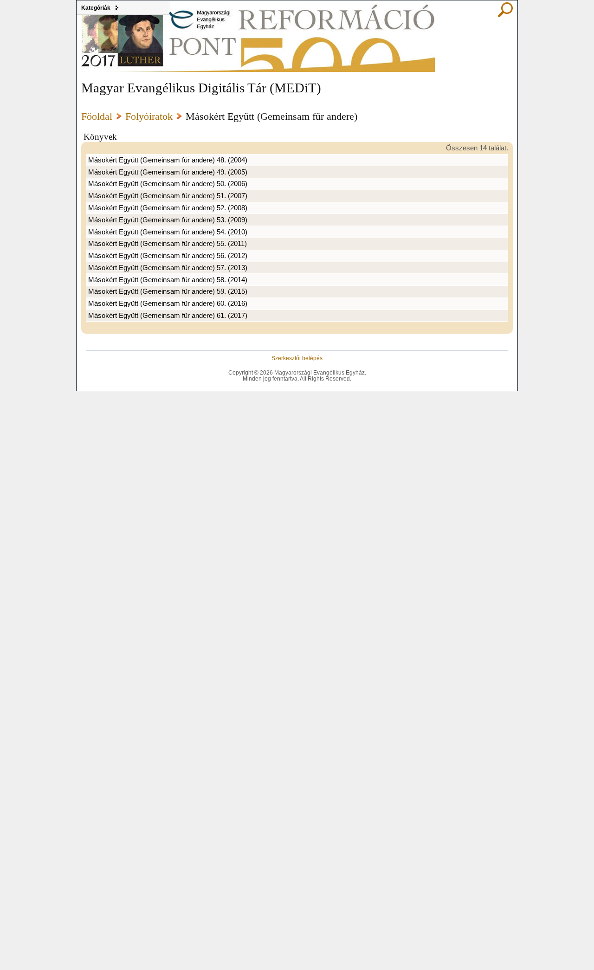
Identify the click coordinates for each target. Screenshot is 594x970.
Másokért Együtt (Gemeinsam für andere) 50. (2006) (167, 184)
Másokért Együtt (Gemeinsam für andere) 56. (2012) (167, 255)
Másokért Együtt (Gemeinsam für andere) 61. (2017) (167, 315)
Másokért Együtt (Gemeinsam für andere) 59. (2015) (167, 291)
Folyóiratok (149, 116)
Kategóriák (95, 8)
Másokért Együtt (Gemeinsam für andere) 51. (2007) (167, 196)
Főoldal (96, 116)
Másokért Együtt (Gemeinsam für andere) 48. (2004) (167, 160)
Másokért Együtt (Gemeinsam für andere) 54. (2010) (167, 232)
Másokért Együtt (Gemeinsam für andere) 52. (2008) (167, 208)
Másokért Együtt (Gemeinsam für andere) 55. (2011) (167, 243)
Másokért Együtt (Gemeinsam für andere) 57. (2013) (167, 268)
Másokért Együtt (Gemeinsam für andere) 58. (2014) (167, 280)
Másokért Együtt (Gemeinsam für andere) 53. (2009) (167, 220)
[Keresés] (505, 15)
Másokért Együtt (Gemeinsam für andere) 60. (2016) (167, 303)
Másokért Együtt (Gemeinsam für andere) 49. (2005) (167, 172)
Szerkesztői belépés (297, 358)
